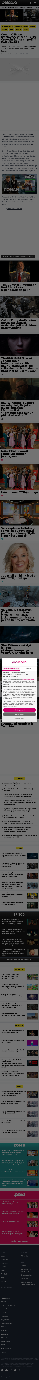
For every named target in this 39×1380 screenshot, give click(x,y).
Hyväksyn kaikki (19, 710)
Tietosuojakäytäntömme (19, 718)
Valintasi (28, 668)
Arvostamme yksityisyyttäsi (11, 668)
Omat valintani (19, 714)
